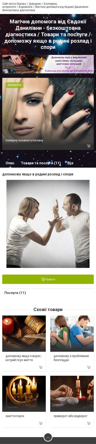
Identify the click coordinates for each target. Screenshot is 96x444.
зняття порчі (15, 416)
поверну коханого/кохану (24, 140)
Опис (10, 163)
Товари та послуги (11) (41, 163)
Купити (50, 279)
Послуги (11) (15, 293)
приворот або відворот (71, 416)
